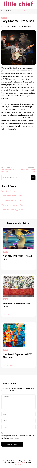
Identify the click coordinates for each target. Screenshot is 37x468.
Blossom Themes (20, 462)
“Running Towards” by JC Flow (12, 205)
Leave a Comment (27, 26)
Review (4, 17)
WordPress (18, 464)
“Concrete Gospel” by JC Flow (12, 210)
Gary (27, 79)
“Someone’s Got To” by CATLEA (12, 200)
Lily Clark (6, 26)
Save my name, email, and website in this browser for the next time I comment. (17, 437)
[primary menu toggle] (2, 4)
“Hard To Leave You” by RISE (11, 196)
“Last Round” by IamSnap (10, 191)
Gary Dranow (17, 68)
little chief (15, 461)
